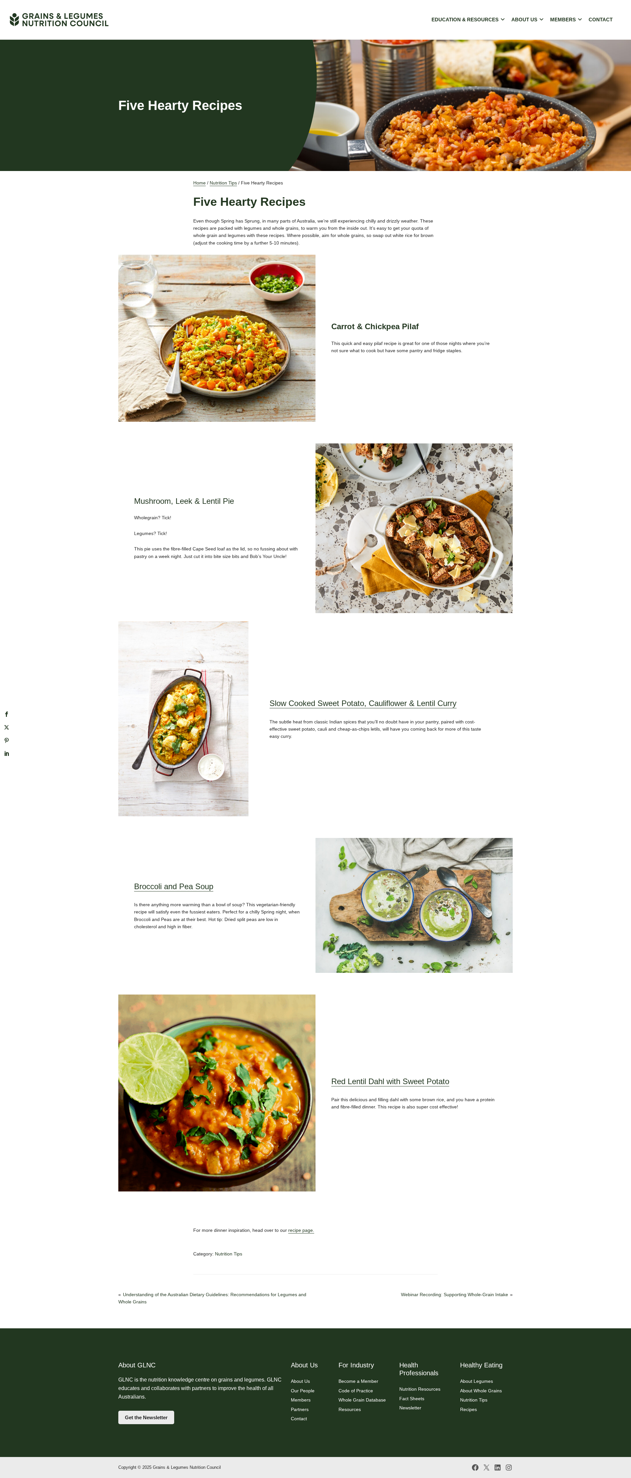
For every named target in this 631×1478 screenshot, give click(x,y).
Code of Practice (356, 1390)
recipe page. (301, 1230)
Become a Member (358, 1381)
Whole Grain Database (362, 1400)
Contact (601, 19)
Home (199, 182)
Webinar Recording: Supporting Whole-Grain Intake (454, 1294)
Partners (300, 1409)
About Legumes (476, 1381)
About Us (524, 19)
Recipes (468, 1409)
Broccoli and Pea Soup (173, 886)
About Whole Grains (481, 1390)
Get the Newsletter (146, 1417)
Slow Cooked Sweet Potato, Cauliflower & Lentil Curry (362, 703)
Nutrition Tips (223, 182)
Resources (350, 1409)
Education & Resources (465, 19)
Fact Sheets (411, 1398)
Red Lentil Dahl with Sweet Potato (390, 1081)
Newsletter (410, 1407)
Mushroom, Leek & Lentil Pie (184, 501)
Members (563, 19)
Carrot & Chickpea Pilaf (375, 326)
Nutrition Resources (419, 1389)
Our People (303, 1390)
